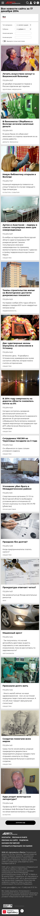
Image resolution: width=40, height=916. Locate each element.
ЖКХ (4, 600)
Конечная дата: (7, 37)
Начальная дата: (8, 33)
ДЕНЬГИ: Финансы (10, 142)
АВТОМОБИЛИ (8, 653)
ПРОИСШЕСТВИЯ (9, 509)
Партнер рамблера (19, 906)
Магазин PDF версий (11, 843)
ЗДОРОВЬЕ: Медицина (12, 89)
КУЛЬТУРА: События (11, 192)
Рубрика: (5, 29)
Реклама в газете (19, 837)
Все (4, 17)
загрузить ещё (20, 822)
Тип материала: (7, 25)
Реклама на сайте (10, 840)
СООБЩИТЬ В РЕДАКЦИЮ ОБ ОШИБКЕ (17, 846)
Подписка (23, 840)
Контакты (6, 837)
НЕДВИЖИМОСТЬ (9, 311)
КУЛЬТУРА (7, 814)
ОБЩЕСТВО (7, 258)
